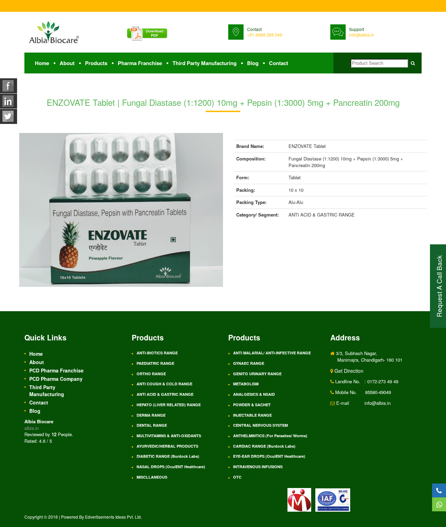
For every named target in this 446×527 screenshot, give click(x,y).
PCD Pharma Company (56, 378)
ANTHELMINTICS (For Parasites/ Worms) (270, 435)
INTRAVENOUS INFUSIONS (258, 466)
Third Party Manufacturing (204, 63)
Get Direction (348, 370)
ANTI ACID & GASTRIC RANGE (165, 394)
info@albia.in (361, 35)
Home (42, 63)
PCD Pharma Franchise (56, 370)
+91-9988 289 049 (264, 35)
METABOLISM (246, 383)
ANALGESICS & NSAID (254, 394)
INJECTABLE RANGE (252, 415)
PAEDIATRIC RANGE (155, 363)
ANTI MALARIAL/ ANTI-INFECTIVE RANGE (272, 352)
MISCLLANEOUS (152, 477)
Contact (278, 63)
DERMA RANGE (151, 415)
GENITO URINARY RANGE (257, 373)
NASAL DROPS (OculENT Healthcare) (171, 466)
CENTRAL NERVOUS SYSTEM (260, 425)
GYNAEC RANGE (248, 363)
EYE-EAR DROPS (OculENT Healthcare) (269, 456)
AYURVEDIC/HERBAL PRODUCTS (167, 446)
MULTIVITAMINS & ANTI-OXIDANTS (169, 435)
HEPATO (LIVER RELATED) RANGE (169, 404)
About (67, 63)
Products (96, 63)
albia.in (31, 428)
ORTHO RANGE (151, 373)
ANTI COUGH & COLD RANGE (164, 383)
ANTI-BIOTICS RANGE (157, 352)
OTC (237, 477)
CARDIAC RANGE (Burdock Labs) (264, 446)
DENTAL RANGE (152, 425)
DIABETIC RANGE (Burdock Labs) (168, 456)
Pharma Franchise (140, 63)
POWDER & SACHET (252, 404)
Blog (253, 63)
